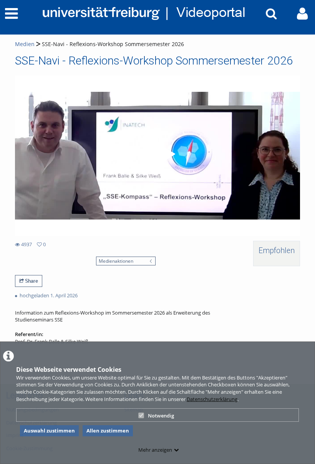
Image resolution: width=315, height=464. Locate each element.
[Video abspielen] (157, 155)
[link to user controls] (302, 13)
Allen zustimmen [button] (107, 430)
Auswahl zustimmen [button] (49, 430)
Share (31, 280)
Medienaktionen (116, 261)
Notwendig (161, 415)
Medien (25, 44)
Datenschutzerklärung (212, 399)
